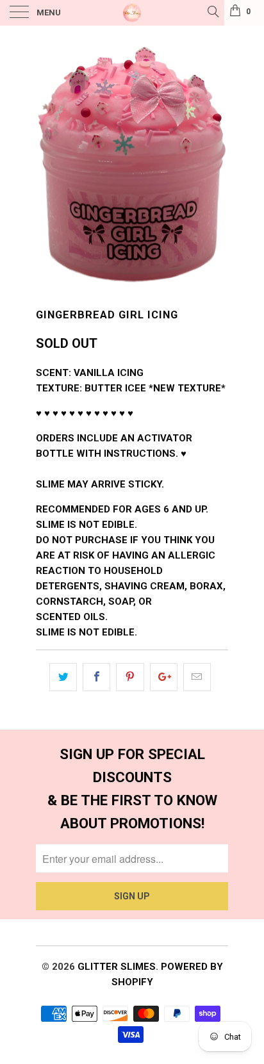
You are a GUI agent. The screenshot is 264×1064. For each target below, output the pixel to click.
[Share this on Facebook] (96, 677)
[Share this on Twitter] (63, 677)
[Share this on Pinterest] (130, 677)
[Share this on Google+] (163, 677)
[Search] (212, 11)
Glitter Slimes (117, 966)
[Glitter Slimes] (132, 13)
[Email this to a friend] (197, 677)
